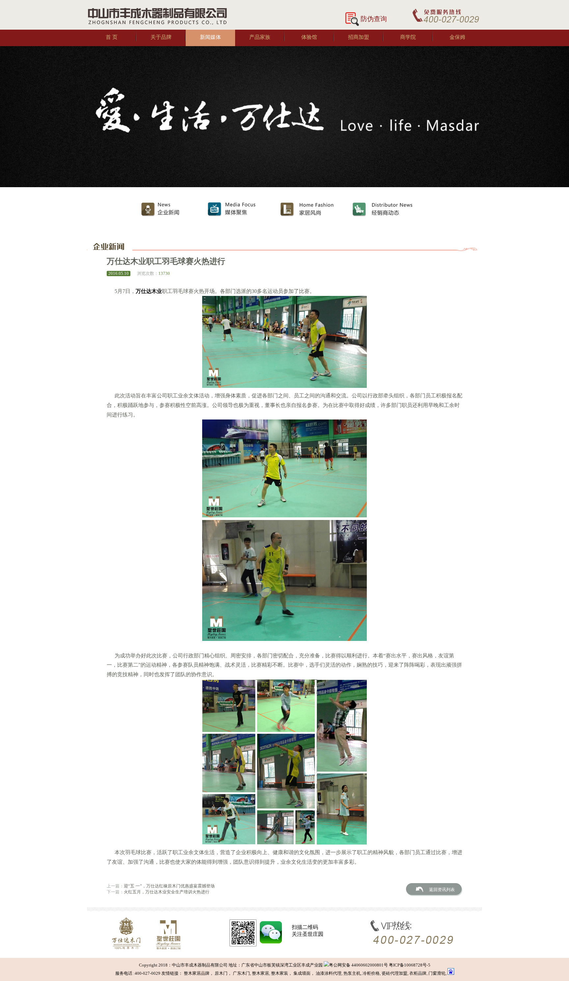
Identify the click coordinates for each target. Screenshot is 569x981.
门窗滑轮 (437, 973)
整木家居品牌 (196, 973)
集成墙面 (302, 973)
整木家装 (279, 973)
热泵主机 (352, 973)
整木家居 (260, 973)
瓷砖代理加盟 (394, 973)
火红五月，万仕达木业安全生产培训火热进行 (166, 891)
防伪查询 (374, 18)
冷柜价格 (371, 973)
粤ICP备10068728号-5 (409, 965)
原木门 (221, 973)
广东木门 (241, 973)
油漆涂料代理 (328, 973)
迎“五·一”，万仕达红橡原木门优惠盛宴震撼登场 (169, 885)
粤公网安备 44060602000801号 (358, 965)
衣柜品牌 (417, 973)
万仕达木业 (149, 291)
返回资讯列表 (442, 889)
